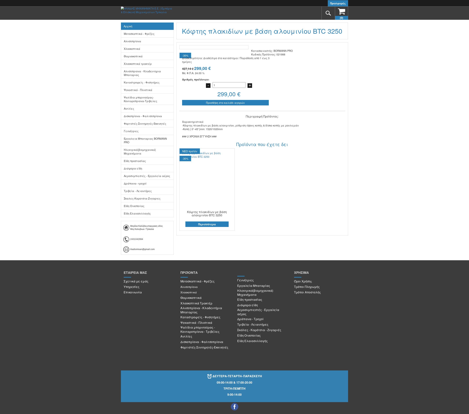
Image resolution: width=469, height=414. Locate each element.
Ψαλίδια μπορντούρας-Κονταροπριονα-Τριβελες (140, 99)
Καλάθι (341, 18)
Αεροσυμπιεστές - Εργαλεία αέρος (147, 176)
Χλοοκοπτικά (132, 49)
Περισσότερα (207, 224)
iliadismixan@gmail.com (142, 249)
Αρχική (128, 26)
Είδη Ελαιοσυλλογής (137, 213)
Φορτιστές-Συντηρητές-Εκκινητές (145, 123)
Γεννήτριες (131, 131)
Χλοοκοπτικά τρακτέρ (138, 64)
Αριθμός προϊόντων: (195, 79)
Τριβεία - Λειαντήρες (138, 191)
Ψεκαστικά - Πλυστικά (138, 90)
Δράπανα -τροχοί (135, 183)
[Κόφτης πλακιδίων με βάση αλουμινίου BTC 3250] (207, 154)
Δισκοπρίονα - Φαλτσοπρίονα (143, 116)
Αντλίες (129, 108)
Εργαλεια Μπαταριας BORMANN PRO (145, 140)
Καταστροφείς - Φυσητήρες (142, 82)
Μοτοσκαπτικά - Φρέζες (139, 34)
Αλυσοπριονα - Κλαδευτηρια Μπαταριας (142, 73)
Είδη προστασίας (135, 161)
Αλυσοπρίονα (132, 41)
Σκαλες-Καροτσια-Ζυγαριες (142, 198)
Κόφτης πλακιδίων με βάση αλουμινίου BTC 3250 (207, 213)
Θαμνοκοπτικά (133, 56)
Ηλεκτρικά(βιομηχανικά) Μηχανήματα (140, 151)
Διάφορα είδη (133, 168)
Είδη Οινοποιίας (134, 206)
